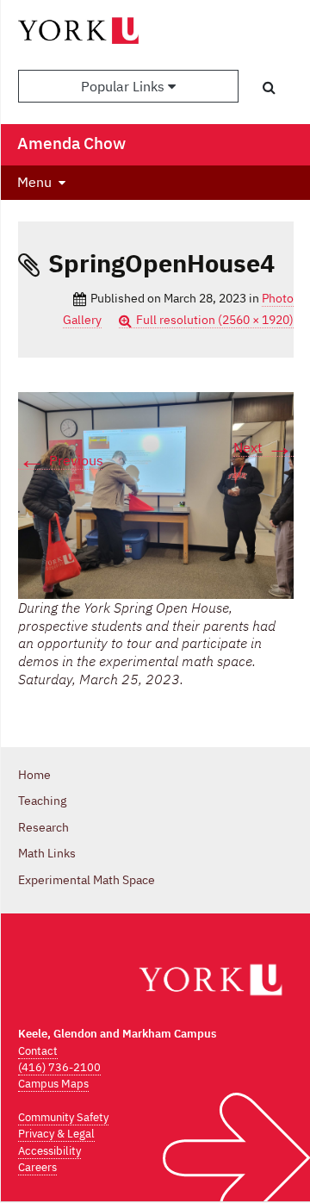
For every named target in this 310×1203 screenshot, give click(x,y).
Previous (60, 461)
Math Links (47, 853)
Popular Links (124, 86)
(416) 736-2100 (59, 1067)
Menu (34, 181)
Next (263, 448)
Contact (38, 1051)
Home (34, 774)
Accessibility (49, 1151)
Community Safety (63, 1117)
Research (43, 827)
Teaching (42, 800)
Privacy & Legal (56, 1133)
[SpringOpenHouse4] (156, 494)
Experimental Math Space (86, 880)
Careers (37, 1167)
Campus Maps (53, 1083)
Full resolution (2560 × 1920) (215, 319)
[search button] (269, 87)
